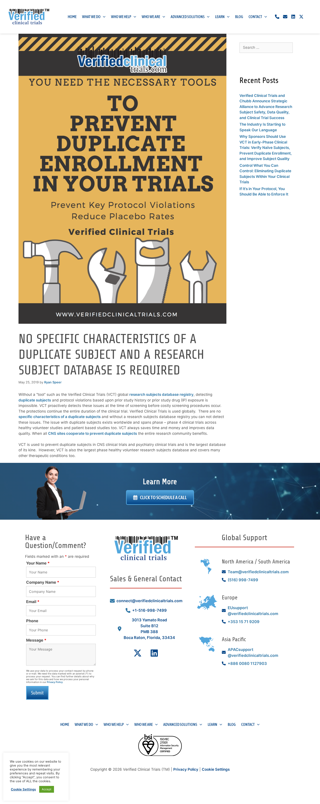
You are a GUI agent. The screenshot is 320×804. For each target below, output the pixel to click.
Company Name (42, 582)
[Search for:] (266, 47)
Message (36, 640)
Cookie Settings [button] (216, 769)
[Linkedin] (293, 16)
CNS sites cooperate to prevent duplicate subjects (92, 433)
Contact (255, 16)
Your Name (38, 563)
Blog (239, 16)
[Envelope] (285, 16)
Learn (220, 16)
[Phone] (277, 16)
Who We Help (121, 16)
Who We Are (151, 16)
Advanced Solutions (188, 16)
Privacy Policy (55, 682)
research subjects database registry (161, 394)
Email (32, 601)
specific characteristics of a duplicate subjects (60, 417)
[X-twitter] (301, 16)
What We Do (91, 16)
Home (72, 16)
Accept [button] (46, 789)
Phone (32, 621)
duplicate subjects (35, 400)
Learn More (160, 481)
